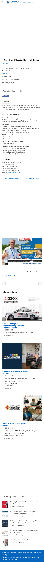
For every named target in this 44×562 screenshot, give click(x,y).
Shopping (4, 559)
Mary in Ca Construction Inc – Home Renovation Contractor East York (4, 283)
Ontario (41, 2)
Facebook (5, 96)
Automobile (5, 557)
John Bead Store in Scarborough (22, 540)
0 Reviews (5, 63)
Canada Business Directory (11, 178)
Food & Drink (27, 557)
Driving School (12, 276)
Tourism (11, 559)
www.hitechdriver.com (14, 172)
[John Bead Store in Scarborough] (5, 542)
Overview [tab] (6, 101)
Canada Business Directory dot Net (21, 552)
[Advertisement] (22, 33)
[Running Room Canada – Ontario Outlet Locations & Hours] (5, 504)
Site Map (4, 555)
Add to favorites (9, 91)
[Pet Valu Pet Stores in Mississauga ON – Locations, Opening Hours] (5, 523)
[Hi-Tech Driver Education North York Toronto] (22, 251)
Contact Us (36, 552)
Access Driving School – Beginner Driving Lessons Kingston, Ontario (13, 325)
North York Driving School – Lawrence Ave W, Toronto (40, 283)
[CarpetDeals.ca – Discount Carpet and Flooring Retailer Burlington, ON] (5, 514)
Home (16, 559)
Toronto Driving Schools (31, 178)
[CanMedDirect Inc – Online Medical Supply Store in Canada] (5, 533)
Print (20, 91)
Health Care (35, 557)
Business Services (15, 557)
